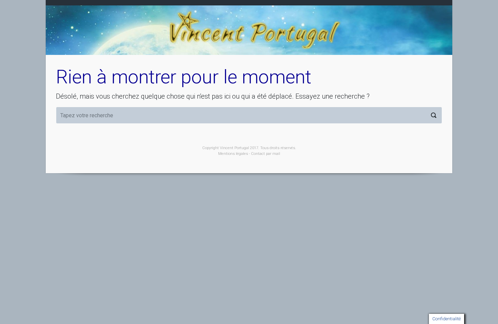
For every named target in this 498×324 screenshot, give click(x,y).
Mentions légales (233, 153)
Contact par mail (265, 153)
